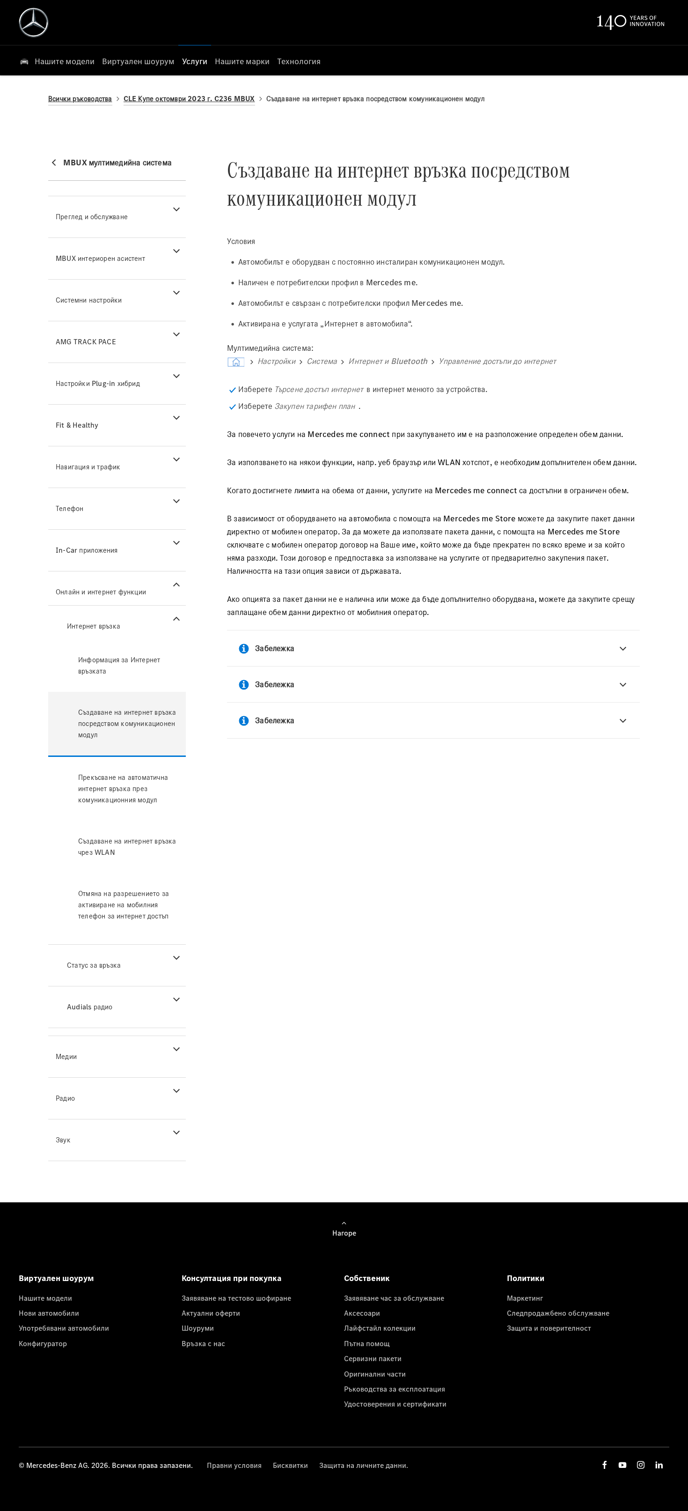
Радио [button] (65, 1098)
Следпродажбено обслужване (558, 1313)
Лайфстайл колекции (380, 1328)
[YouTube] (622, 1465)
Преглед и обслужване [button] (92, 217)
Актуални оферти (211, 1313)
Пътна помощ (367, 1343)
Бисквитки (290, 1465)
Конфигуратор (43, 1343)
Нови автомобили (49, 1313)
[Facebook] (604, 1465)
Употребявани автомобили (64, 1328)
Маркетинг (525, 1298)
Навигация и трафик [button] (88, 467)
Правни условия (234, 1465)
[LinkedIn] (659, 1465)
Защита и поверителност (549, 1328)
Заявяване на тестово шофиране (236, 1298)
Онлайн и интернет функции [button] (101, 592)
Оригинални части (375, 1373)
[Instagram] (640, 1465)
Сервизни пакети (373, 1358)
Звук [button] (63, 1140)
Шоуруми (198, 1328)
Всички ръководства (80, 99)
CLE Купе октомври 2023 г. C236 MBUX (189, 99)
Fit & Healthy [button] (77, 425)
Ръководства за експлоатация (394, 1388)
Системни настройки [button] (89, 300)
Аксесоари (362, 1313)
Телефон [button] (69, 508)
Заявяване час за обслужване (394, 1298)
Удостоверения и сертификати (395, 1403)
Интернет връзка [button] (93, 626)
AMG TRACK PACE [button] (86, 342)
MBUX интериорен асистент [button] (100, 258)
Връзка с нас (203, 1343)
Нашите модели (45, 1298)
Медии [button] (66, 1056)
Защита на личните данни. (363, 1465)
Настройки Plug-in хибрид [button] (98, 383)
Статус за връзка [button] (94, 965)
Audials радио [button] (90, 1007)
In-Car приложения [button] (86, 550)
